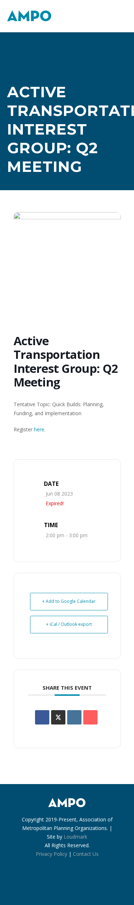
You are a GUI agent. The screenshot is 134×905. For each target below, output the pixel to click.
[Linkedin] (74, 717)
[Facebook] (51, 883)
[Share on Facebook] (42, 717)
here (39, 429)
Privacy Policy (51, 853)
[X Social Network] (58, 717)
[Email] (90, 717)
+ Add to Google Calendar (68, 601)
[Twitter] (83, 883)
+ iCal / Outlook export (69, 624)
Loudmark (75, 836)
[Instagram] (67, 883)
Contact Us (86, 853)
